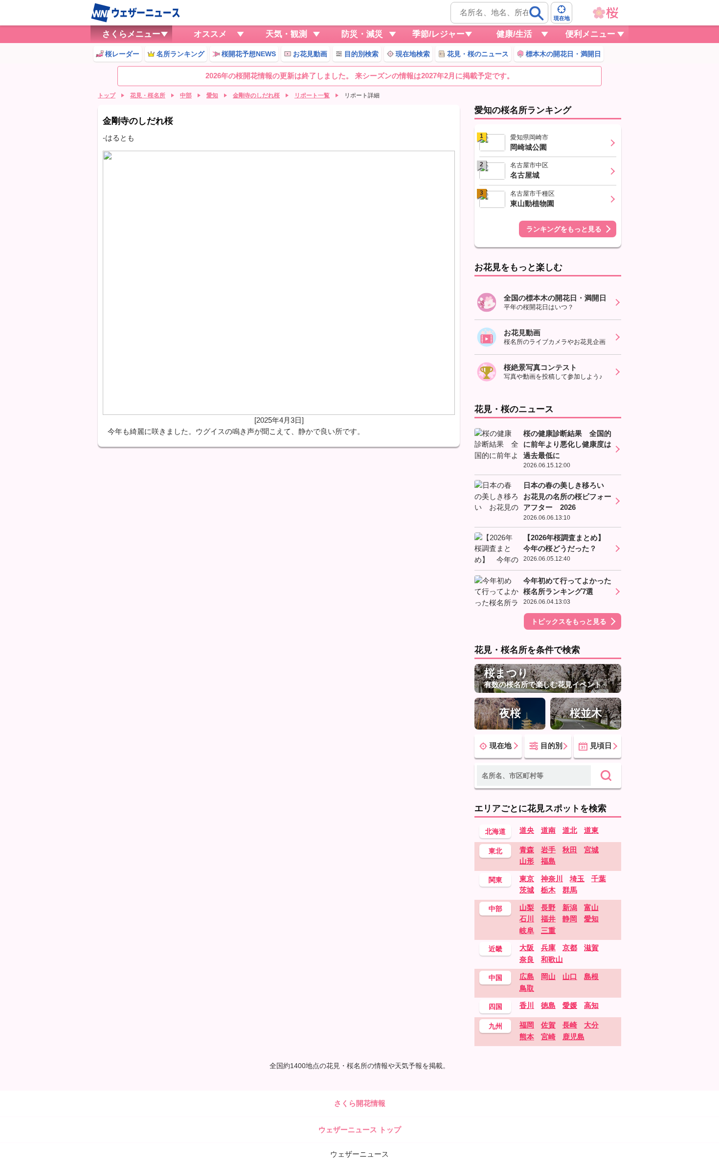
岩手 (548, 849)
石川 (526, 918)
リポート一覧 (312, 95)
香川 (526, 1005)
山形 (526, 861)
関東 (495, 880)
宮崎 (548, 1036)
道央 (526, 830)
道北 (569, 830)
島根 (591, 976)
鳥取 (526, 988)
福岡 (526, 1025)
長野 (548, 907)
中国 (495, 978)
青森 (526, 849)
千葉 (598, 878)
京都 (569, 947)
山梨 (526, 907)
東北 (495, 851)
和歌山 (552, 959)
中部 (186, 95)
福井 (548, 918)
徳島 (548, 1005)
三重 (548, 930)
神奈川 (552, 878)
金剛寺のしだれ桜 (256, 95)
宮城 (591, 849)
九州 (495, 1026)
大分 (591, 1025)
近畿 (495, 949)
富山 (591, 907)
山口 (569, 976)
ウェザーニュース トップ (359, 1129)
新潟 (569, 907)
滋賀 (591, 947)
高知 (591, 1005)
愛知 (212, 95)
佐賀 (548, 1025)
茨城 (526, 890)
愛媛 (569, 1005)
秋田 (569, 849)
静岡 (569, 918)
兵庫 (548, 947)
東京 (526, 878)
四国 (495, 1006)
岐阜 (526, 930)
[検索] (536, 13)
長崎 (569, 1025)
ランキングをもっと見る (564, 229)
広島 (526, 976)
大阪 (526, 947)
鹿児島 (573, 1036)
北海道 (495, 831)
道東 (591, 830)
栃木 (548, 890)
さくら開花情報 (359, 1103)
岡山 (548, 976)
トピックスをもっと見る (569, 621)
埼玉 (577, 878)
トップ (106, 95)
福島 (548, 861)
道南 (548, 830)
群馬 (569, 890)
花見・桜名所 (147, 95)
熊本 (526, 1036)
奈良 (526, 959)
